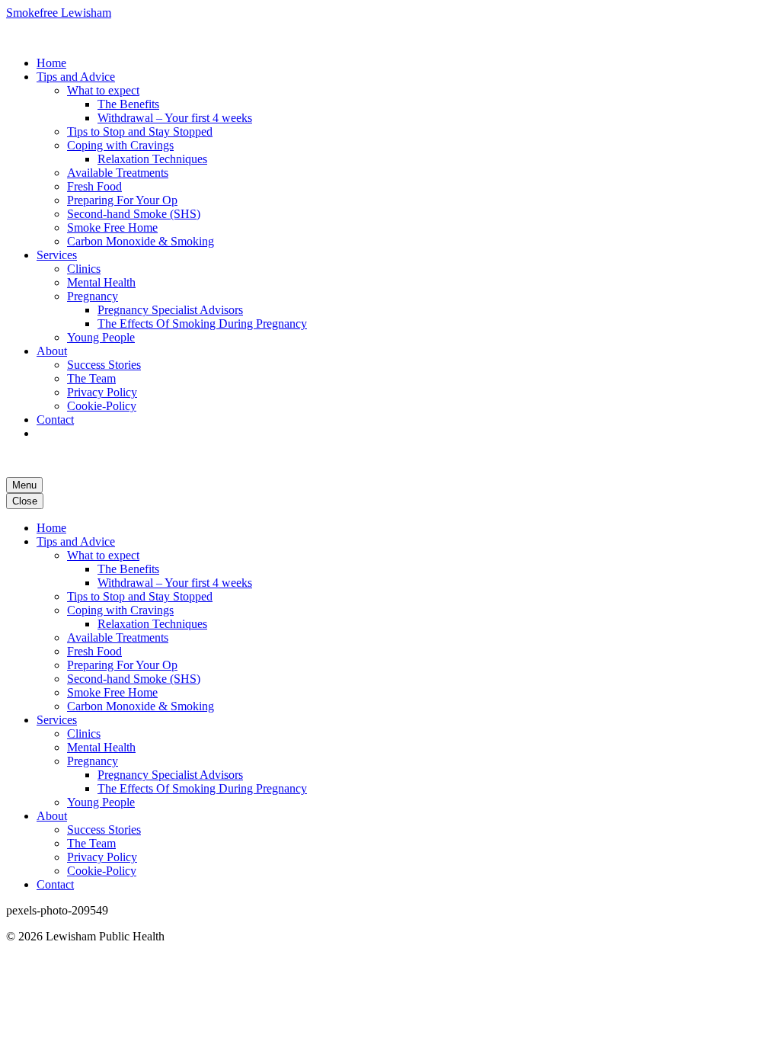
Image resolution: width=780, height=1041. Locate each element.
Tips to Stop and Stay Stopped (140, 131)
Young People (101, 337)
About (52, 350)
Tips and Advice (76, 76)
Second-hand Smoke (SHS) (133, 213)
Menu (24, 485)
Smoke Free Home (112, 227)
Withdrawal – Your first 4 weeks (175, 117)
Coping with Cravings (120, 145)
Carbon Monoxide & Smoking (140, 241)
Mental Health (101, 282)
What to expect (103, 90)
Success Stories (104, 364)
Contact (55, 419)
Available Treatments (117, 172)
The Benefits (128, 104)
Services (57, 254)
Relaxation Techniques (152, 158)
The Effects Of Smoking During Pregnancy (202, 323)
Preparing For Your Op (122, 200)
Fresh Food (94, 186)
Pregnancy (92, 296)
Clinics (84, 268)
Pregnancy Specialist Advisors (170, 309)
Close (24, 501)
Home (51, 62)
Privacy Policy (102, 392)
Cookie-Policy (101, 405)
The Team (91, 378)
